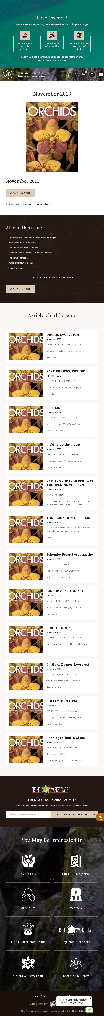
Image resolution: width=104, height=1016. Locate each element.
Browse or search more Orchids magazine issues (28, 204)
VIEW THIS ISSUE (20, 193)
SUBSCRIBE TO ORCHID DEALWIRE (74, 814)
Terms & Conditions (43, 996)
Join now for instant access (60, 277)
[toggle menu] (101, 74)
